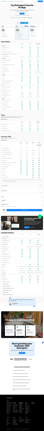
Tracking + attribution (20, 412)
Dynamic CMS (27, 405)
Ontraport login (27, 422)
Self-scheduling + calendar (9, 406)
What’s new (14, 419)
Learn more (32, 227)
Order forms (14, 403)
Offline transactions (15, 404)
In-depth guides (15, 423)
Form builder (27, 409)
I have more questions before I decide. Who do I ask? (22, 379)
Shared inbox (33, 403)
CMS (26, 402)
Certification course (21, 420)
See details (14, 206)
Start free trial (40, 1)
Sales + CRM (8, 402)
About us (8, 419)
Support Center (15, 420)
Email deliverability (21, 408)
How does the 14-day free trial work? (22, 370)
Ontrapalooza (21, 421)
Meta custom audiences (21, 410)
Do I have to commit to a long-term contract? (22, 373)
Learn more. (15, 138)
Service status (8, 423)
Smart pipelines (9, 404)
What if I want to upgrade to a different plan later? (22, 382)
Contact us (38, 144)
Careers (8, 422)
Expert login (26, 421)
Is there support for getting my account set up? (22, 376)
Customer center (15, 410)
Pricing (7, 420)
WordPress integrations (26, 412)
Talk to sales (27, 15)
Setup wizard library (15, 424)
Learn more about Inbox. (20, 116)
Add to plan (26, 227)
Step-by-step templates (14, 422)
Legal (7, 424)
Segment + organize (9, 403)
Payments (14, 402)
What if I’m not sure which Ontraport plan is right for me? (22, 389)
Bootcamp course (21, 419)
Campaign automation (20, 405)
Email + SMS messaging (20, 407)
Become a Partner (27, 419)
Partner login (27, 420)
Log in (36, 1)
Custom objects (27, 406)
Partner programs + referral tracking (15, 411)
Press (7, 421)
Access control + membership (27, 408)
